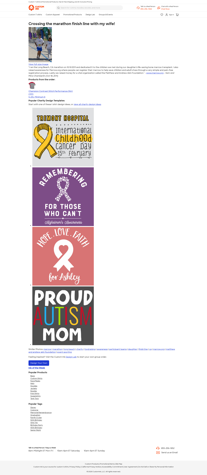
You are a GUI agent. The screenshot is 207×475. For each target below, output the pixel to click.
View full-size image (38, 64)
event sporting (64, 352)
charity (79, 349)
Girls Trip (34, 423)
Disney (33, 407)
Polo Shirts (34, 393)
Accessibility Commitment (112, 467)
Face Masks (35, 381)
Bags (32, 376)
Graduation (35, 415)
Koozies (33, 391)
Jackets (33, 388)
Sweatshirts (35, 396)
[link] (36, 8)
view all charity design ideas (87, 104)
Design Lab (71, 357)
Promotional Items (107, 464)
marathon (57, 349)
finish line (143, 349)
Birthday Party (36, 425)
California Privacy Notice (91, 467)
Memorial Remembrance (41, 413)
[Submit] (58, 7)
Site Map (118, 464)
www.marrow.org (155, 73)
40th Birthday (36, 428)
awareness (102, 349)
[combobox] (89, 7)
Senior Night (35, 430)
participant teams (118, 349)
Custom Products (92, 464)
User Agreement (130, 467)
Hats (32, 383)
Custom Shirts (36, 378)
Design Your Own (38, 363)
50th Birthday (36, 420)
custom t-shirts (63, 467)
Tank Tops (34, 398)
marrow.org (158, 349)
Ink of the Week (37, 367)
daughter (132, 349)
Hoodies (33, 386)
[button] (169, 9)
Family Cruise (36, 418)
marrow (47, 349)
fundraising (90, 349)
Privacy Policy (74, 467)
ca (150, 349)
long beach (69, 349)
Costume (34, 410)
